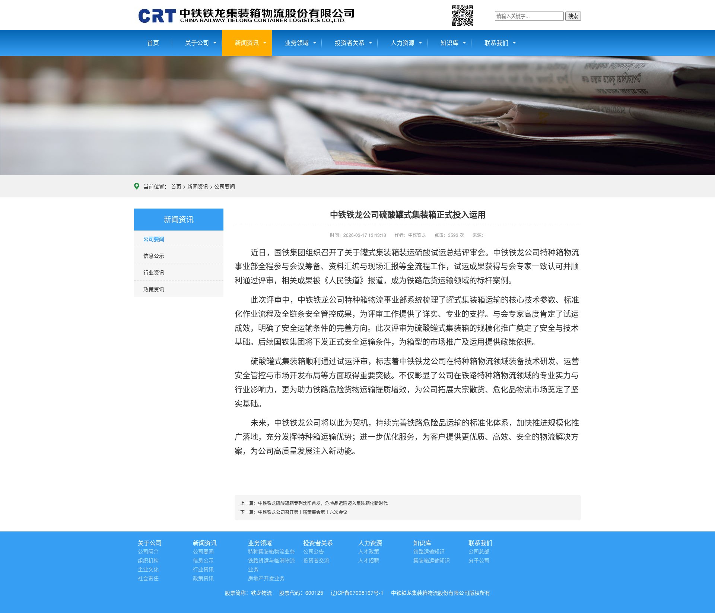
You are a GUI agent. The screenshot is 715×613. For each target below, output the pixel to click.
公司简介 (148, 552)
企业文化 (148, 569)
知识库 (449, 42)
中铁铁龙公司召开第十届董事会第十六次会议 (302, 512)
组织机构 (148, 560)
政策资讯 (153, 289)
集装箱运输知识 (431, 560)
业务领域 (297, 42)
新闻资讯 (247, 42)
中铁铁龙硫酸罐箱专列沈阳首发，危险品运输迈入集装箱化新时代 (323, 503)
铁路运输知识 (429, 552)
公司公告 (313, 552)
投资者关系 (350, 42)
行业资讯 (153, 272)
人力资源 (402, 42)
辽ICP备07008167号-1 (357, 592)
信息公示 (153, 255)
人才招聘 (368, 560)
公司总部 (478, 552)
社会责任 (148, 578)
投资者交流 (316, 560)
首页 (153, 42)
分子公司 (478, 560)
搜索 (573, 16)
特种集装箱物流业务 (271, 552)
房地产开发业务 (266, 578)
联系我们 (496, 42)
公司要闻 (224, 186)
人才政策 (368, 552)
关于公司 (197, 42)
